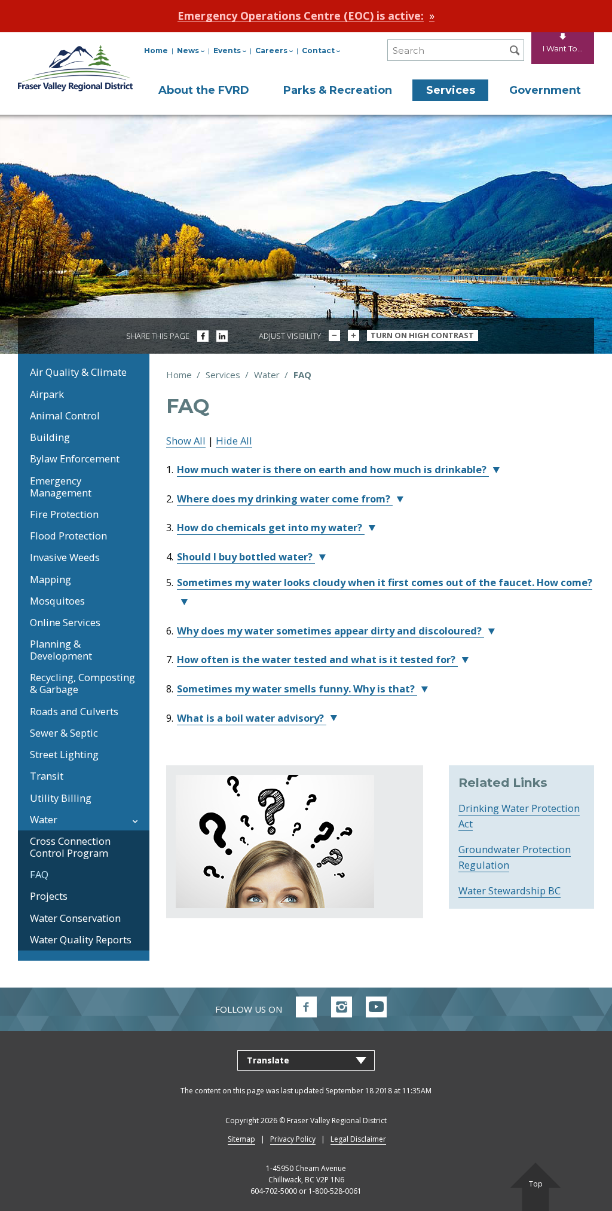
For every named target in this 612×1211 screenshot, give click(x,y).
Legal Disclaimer (358, 1139)
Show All (186, 440)
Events (227, 50)
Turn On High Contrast (422, 335)
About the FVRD (203, 90)
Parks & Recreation (337, 90)
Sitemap (241, 1139)
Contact (318, 50)
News (188, 50)
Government (545, 90)
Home (156, 50)
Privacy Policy (293, 1139)
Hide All (234, 440)
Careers (271, 50)
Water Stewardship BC (509, 890)
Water (267, 375)
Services (450, 90)
